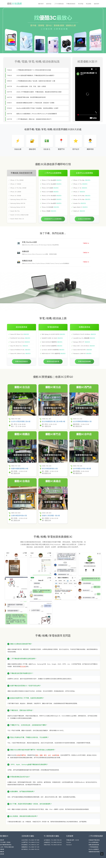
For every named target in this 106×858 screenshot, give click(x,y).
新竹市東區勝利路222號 (50, 468)
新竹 (45, 755)
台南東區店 (47, 842)
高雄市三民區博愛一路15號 (51, 515)
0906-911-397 (35, 844)
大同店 (18, 755)
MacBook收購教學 (94, 849)
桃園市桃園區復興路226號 (19, 468)
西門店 (24, 755)
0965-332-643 (58, 842)
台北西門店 (25, 842)
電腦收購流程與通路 (94, 851)
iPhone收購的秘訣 (94, 842)
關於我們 (41, 3)
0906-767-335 (35, 847)
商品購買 (88, 3)
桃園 (41, 755)
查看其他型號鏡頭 (21, 361)
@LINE (77, 840)
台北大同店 (25, 840)
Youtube (68, 842)
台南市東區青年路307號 (19, 515)
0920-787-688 (35, 840)
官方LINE (23, 666)
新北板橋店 (25, 844)
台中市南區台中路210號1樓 (82, 468)
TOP (102, 854)
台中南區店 (47, 840)
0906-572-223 (35, 842)
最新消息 (48, 3)
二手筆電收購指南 (93, 847)
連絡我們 (96, 3)
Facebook (69, 844)
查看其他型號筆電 (53, 361)
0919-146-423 (58, 844)
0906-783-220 (35, 849)
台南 (53, 755)
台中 (49, 755)
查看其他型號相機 (84, 361)
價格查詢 (58, 180)
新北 (37, 755)
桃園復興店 (25, 847)
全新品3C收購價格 (84, 219)
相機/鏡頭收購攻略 (94, 844)
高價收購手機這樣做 (94, 840)
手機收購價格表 (70, 3)
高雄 (57, 755)
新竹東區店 (25, 849)
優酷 (14, 3)
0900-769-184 (58, 840)
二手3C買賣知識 (59, 3)
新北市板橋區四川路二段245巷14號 (53, 421)
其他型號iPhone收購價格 (53, 219)
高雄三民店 (47, 844)
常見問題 (80, 3)
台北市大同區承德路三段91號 (20, 421)
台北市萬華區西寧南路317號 (82, 421)
